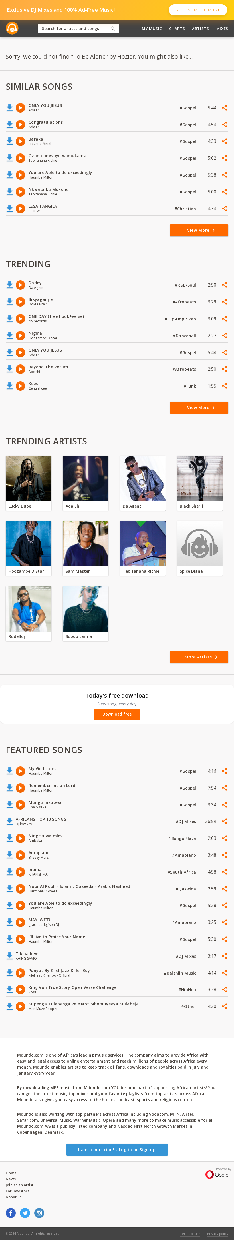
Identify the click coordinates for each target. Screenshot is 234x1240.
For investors (17, 1190)
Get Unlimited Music (197, 10)
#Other (189, 1006)
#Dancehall (185, 335)
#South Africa (182, 872)
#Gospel (188, 108)
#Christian (185, 208)
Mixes (222, 28)
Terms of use (190, 1233)
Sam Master (78, 571)
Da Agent (132, 506)
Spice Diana (191, 571)
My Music (152, 28)
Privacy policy (217, 1233)
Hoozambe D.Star (26, 571)
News (11, 1178)
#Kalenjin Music (180, 973)
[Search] (113, 28)
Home (11, 1172)
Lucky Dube (20, 506)
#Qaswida (186, 889)
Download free (117, 714)
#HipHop (187, 989)
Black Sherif (191, 506)
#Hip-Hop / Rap (181, 319)
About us (13, 1196)
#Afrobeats (184, 302)
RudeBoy (17, 636)
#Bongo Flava (182, 838)
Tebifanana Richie (141, 571)
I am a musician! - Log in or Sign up (117, 1149)
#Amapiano (184, 855)
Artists (200, 28)
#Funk (190, 386)
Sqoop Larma (79, 636)
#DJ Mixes (186, 821)
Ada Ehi (73, 506)
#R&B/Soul (186, 285)
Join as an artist (19, 1184)
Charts (177, 28)
